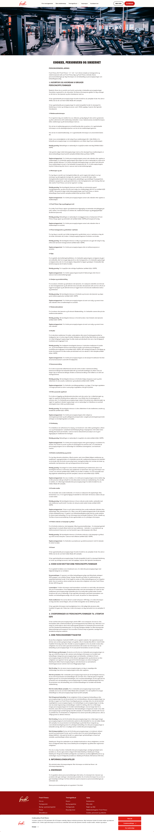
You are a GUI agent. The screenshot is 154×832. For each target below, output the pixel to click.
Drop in (68, 801)
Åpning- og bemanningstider (47, 807)
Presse (41, 810)
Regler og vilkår (90, 807)
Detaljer (34, 826)
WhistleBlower (43, 812)
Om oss (41, 801)
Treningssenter (43, 804)
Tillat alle (129, 818)
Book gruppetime (71, 804)
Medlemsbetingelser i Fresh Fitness (96, 810)
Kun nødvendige (129, 828)
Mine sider (89, 804)
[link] (118, 3)
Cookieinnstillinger (129, 823)
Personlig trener (70, 810)
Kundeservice (90, 801)
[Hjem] (22, 4)
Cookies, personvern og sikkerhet (96, 812)
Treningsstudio (70, 807)
